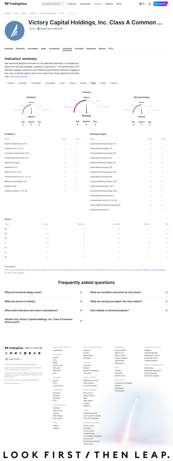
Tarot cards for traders (92, 416)
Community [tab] (54, 48)
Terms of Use (149, 270)
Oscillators (9, 134)
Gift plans (87, 358)
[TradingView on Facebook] (11, 353)
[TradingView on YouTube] (15, 353)
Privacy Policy (88, 431)
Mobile (55, 426)
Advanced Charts (151, 358)
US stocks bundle (90, 386)
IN (144, 4)
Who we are (88, 393)
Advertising (149, 368)
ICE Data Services (32, 364)
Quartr (36, 380)
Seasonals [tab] (91, 48)
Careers (86, 403)
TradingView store (90, 413)
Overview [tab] (9, 48)
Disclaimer (87, 428)
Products (72, 4)
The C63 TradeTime (91, 418)
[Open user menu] (149, 3)
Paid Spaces (120, 391)
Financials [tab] (20, 48)
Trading (118, 370)
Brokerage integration (153, 370)
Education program (152, 376)
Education (119, 373)
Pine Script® (57, 418)
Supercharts (57, 350)
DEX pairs (56, 370)
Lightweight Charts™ (152, 355)
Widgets (148, 350)
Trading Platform (151, 361)
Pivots (7, 219)
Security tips (88, 439)
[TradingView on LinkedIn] (25, 353)
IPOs (55, 401)
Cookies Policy (89, 433)
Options (56, 413)
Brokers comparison (91, 370)
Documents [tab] (33, 48)
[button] (78, 3)
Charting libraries (151, 353)
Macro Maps (57, 416)
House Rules (119, 361)
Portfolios (56, 408)
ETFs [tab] (111, 48)
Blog (85, 398)
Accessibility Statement (92, 436)
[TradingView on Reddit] (39, 353)
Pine (54, 373)
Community (85, 4)
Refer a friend (120, 355)
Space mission (89, 395)
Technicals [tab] (67, 48)
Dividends (57, 398)
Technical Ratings (18, 76)
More (119, 4)
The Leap (87, 373)
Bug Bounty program (91, 441)
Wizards (118, 386)
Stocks (55, 358)
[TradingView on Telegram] (30, 353)
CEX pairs (56, 368)
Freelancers (119, 388)
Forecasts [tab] (79, 48)
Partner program (151, 373)
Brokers (109, 4)
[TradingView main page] (16, 3)
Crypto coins (58, 365)
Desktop (56, 428)
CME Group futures (90, 380)
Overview (87, 365)
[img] (61, 29)
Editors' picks (120, 376)
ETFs (55, 360)
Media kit (87, 406)
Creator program (121, 358)
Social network (120, 350)
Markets (98, 4)
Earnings (56, 395)
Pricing (86, 353)
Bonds (55, 363)
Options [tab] (102, 48)
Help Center (88, 401)
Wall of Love (119, 353)
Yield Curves (58, 411)
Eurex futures (88, 383)
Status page (88, 444)
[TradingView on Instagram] (20, 353)
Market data (88, 355)
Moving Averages (98, 134)
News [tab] (43, 48)
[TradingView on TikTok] (34, 353)
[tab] (10, 83)
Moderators (119, 363)
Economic (56, 393)
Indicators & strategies (123, 383)
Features (86, 350)
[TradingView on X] (6, 353)
